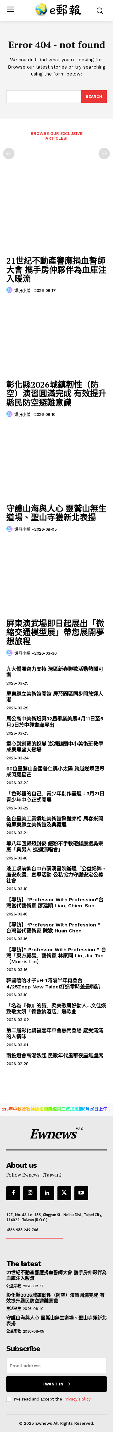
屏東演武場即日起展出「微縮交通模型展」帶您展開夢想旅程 (55, 632)
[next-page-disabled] (104, 153)
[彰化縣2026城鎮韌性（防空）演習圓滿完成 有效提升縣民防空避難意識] (56, 338)
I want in (52, 1384)
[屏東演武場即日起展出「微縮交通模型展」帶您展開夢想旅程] (56, 577)
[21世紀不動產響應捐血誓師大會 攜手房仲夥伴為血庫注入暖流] (56, 214)
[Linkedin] (47, 1193)
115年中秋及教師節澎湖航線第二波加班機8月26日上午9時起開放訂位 (56, 1109)
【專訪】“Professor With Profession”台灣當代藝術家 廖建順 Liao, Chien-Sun (55, 903)
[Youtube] (81, 1193)
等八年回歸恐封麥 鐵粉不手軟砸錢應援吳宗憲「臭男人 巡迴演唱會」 (54, 847)
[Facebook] (13, 1193)
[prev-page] (8, 153)
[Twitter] (64, 1193)
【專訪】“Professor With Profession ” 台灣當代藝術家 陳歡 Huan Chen (53, 928)
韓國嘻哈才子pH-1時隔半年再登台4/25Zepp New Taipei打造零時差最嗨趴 (53, 983)
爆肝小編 (22, 290)
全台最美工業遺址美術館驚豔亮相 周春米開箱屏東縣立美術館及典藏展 (54, 822)
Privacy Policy (76, 1399)
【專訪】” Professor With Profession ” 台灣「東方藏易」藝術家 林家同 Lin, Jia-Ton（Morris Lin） (56, 956)
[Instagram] (30, 1193)
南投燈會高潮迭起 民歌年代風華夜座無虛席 (54, 1056)
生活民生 (13, 1308)
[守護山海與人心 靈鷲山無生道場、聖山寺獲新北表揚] (56, 462)
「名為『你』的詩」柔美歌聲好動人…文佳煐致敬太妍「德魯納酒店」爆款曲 (56, 1009)
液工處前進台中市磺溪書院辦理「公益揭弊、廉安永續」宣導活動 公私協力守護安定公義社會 (56, 875)
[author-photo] (10, 290)
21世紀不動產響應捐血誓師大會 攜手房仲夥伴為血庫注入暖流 (56, 269)
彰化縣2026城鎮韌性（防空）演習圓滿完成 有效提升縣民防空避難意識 (56, 393)
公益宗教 (13, 1286)
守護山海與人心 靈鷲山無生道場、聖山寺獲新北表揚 (56, 513)
